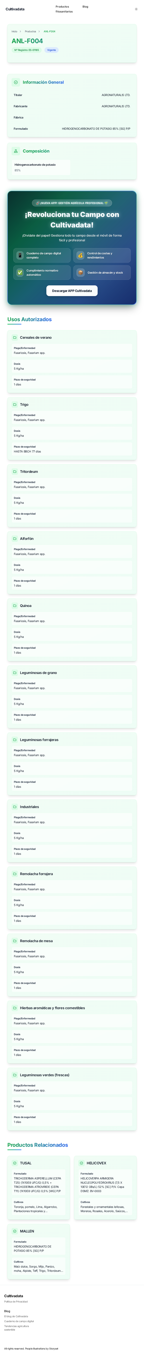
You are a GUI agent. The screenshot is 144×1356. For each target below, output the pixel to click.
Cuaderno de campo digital (19, 1321)
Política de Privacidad (16, 1301)
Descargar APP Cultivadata (72, 291)
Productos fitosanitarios (64, 9)
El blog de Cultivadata (16, 1316)
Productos (30, 31)
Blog (85, 6)
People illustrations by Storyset (41, 1348)
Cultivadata (13, 1296)
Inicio (14, 31)
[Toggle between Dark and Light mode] (136, 9)
